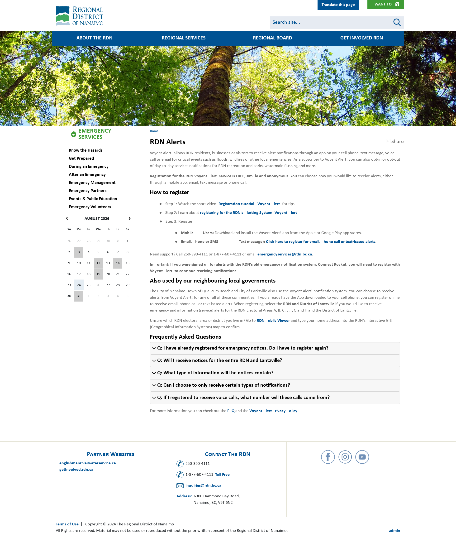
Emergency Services (94, 134)
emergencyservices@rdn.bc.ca (284, 254)
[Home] (80, 16)
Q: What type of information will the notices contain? (215, 373)
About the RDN (94, 38)
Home (154, 131)
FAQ (231, 411)
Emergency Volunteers (90, 207)
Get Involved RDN (361, 38)
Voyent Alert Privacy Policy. (273, 411)
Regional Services (183, 38)
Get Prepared (81, 158)
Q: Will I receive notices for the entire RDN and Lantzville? (219, 360)
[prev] (68, 219)
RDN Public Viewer (273, 320)
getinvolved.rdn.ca (76, 469)
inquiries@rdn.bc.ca (203, 485)
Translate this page (338, 5)
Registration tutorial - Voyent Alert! (249, 204)
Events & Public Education (93, 199)
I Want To (382, 4)
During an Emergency (89, 166)
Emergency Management (92, 183)
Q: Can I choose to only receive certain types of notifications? (223, 385)
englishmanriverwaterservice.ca (87, 463)
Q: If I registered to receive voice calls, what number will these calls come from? (243, 397)
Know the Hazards (86, 150)
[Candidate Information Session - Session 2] (98, 263)
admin (394, 530)
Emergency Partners (88, 191)
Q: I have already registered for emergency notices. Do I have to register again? (242, 348)
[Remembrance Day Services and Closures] (117, 263)
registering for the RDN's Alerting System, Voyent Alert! (249, 213)
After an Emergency (87, 175)
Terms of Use (67, 524)
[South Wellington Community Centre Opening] (98, 274)
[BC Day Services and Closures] (78, 252)
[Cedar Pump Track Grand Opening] (78, 296)
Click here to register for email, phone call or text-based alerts (320, 242)
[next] (128, 219)
